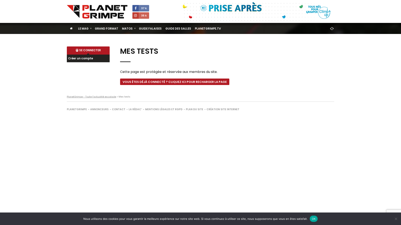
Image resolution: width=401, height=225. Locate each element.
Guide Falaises (150, 29)
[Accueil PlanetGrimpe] (71, 28)
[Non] (396, 219)
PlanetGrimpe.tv (208, 29)
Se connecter (90, 50)
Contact (118, 109)
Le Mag (83, 29)
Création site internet (223, 109)
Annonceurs (99, 109)
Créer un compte (80, 58)
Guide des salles (178, 29)
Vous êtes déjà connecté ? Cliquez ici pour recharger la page (175, 82)
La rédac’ (135, 109)
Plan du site (194, 109)
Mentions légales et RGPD (164, 109)
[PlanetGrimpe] (97, 12)
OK (314, 218)
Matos (127, 29)
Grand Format (106, 29)
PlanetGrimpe (77, 109)
